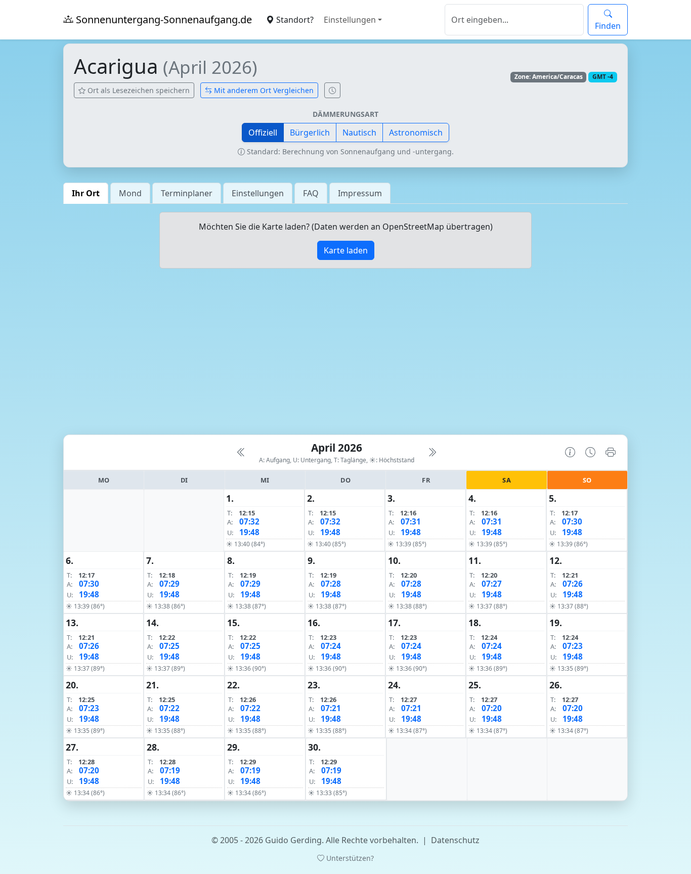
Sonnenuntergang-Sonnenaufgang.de (162, 19)
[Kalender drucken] (610, 452)
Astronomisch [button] (416, 132)
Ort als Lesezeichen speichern (137, 90)
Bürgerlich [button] (310, 132)
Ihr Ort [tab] (86, 193)
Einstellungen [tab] (258, 193)
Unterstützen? (349, 858)
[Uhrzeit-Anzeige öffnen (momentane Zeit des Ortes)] (332, 90)
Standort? (294, 19)
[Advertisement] (345, 355)
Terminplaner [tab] (186, 193)
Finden (608, 25)
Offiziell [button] (262, 132)
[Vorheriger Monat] (241, 452)
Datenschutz (455, 840)
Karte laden (346, 250)
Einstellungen (350, 19)
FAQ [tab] (311, 193)
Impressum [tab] (360, 193)
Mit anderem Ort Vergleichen (263, 90)
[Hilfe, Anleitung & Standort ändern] (570, 452)
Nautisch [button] (359, 132)
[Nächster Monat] (432, 452)
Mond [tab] (130, 193)
